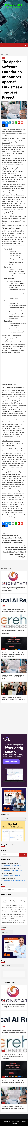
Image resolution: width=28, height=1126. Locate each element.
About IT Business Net (8, 889)
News (3, 58)
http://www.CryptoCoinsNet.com (11, 875)
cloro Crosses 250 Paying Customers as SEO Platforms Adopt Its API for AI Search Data (13, 676)
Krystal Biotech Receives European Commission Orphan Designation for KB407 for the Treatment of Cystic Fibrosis (12, 538)
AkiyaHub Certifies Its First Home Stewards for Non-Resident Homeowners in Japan (13, 699)
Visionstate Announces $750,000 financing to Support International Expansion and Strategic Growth (14, 588)
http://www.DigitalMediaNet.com (11, 870)
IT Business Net (13, 5)
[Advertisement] (14, 24)
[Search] (25, 45)
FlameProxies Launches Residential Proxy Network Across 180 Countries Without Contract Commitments (14, 654)
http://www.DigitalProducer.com (11, 865)
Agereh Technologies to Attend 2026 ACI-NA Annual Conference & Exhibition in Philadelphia (13, 632)
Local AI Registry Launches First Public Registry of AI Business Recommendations (14, 610)
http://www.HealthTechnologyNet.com (13, 880)
